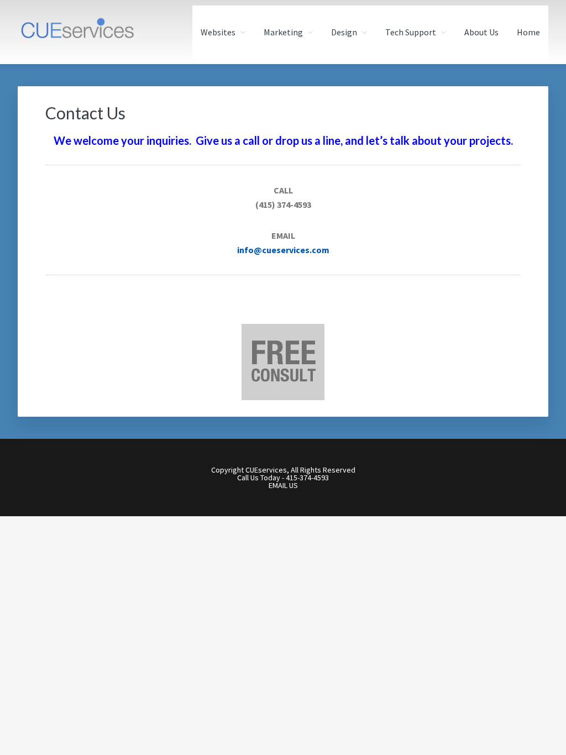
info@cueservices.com (283, 249)
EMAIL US (283, 485)
